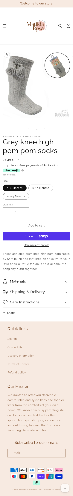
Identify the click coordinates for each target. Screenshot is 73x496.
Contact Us (14, 347)
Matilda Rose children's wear (31, 489)
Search (12, 338)
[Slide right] (45, 129)
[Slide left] (28, 129)
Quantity (8, 204)
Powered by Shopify (52, 489)
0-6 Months (15, 187)
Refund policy (16, 372)
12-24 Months (16, 196)
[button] (5, 26)
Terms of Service (18, 364)
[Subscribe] (61, 453)
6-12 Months (40, 187)
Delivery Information (20, 355)
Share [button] (11, 312)
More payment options (36, 245)
